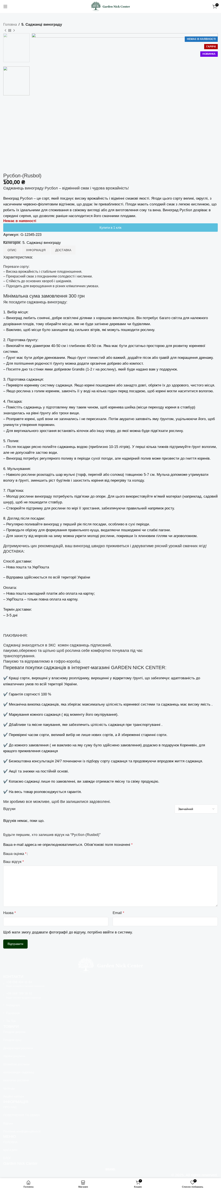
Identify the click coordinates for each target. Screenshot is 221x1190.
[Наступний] (14, 30)
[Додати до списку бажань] (5, 181)
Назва (9, 913)
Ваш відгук (13, 862)
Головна (10, 24)
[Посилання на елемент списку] (110, 984)
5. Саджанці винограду (41, 24)
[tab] (12, 250)
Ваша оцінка (14, 854)
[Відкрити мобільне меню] (5, 6)
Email (118, 913)
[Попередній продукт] (5, 30)
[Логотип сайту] (110, 6)
